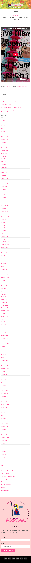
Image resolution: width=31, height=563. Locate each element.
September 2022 (5, 250)
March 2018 (4, 388)
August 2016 (4, 440)
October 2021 (4, 280)
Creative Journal (5, 473)
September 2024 (5, 183)
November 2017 (5, 399)
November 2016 (5, 432)
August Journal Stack (6, 104)
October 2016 (4, 434)
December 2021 (5, 274)
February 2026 (4, 136)
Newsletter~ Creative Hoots (8, 476)
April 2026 (3, 131)
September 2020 (5, 316)
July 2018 (3, 377)
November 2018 (5, 368)
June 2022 (3, 258)
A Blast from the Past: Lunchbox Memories (11, 107)
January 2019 (4, 363)
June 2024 (3, 192)
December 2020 (5, 307)
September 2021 (5, 283)
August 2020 (4, 319)
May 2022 (3, 261)
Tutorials (3, 487)
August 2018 (4, 374)
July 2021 (3, 288)
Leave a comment (26, 88)
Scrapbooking (16, 88)
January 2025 (4, 172)
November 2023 (5, 211)
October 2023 (4, 214)
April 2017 (3, 418)
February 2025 (4, 170)
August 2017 (4, 407)
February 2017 (4, 423)
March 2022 (4, 266)
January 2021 (4, 305)
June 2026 (3, 125)
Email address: (4, 543)
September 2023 (5, 216)
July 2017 (3, 410)
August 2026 (4, 120)
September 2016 (5, 437)
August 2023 (4, 219)
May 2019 (3, 352)
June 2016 (3, 446)
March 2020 (4, 332)
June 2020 (3, 324)
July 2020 (3, 321)
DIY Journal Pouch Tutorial (7, 99)
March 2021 (4, 299)
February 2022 (4, 269)
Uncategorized (5, 490)
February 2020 (4, 335)
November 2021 (5, 277)
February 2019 (4, 360)
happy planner (4, 88)
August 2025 (4, 153)
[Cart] (29, 4)
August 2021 (4, 285)
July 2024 (3, 189)
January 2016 (4, 457)
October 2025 (4, 147)
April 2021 (3, 296)
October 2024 (4, 181)
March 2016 (4, 454)
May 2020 (3, 327)
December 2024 (5, 175)
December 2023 (5, 208)
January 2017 (4, 426)
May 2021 (3, 294)
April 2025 (3, 164)
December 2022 (5, 241)
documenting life (25, 86)
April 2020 (3, 330)
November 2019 (5, 343)
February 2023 (4, 236)
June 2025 (3, 158)
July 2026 (3, 123)
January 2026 (4, 139)
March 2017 (4, 421)
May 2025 (3, 161)
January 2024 (4, 205)
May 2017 (3, 415)
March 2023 (4, 233)
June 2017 (3, 412)
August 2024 (4, 186)
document (19, 86)
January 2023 (4, 239)
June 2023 (3, 225)
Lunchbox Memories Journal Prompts (10, 101)
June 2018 (3, 379)
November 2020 (5, 310)
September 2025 (5, 150)
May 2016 (3, 448)
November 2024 (5, 178)
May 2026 (3, 128)
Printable (3, 481)
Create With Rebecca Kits (7, 470)
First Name (3, 537)
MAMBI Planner (10, 88)
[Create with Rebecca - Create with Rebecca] (15, 4)
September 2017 (5, 404)
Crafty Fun (3, 468)
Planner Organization (6, 479)
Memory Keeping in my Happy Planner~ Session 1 (15, 18)
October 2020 (4, 313)
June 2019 (3, 349)
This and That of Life (15, 15)
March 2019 (4, 357)
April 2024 (3, 197)
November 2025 (5, 145)
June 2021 (3, 291)
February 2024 (4, 203)
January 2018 (4, 393)
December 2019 (5, 341)
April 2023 (3, 230)
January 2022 (4, 272)
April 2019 (3, 354)
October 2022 (4, 247)
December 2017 (5, 396)
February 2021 (4, 302)
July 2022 (3, 255)
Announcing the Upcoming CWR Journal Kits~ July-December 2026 (13, 111)
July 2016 (3, 443)
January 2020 (4, 338)
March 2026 (4, 134)
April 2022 (3, 263)
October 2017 (4, 401)
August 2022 (4, 252)
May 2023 (3, 227)
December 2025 (5, 142)
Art (2, 465)
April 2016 (3, 451)
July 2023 (3, 222)
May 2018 (3, 382)
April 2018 (3, 385)
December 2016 (5, 429)
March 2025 (4, 167)
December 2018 (5, 365)
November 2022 (5, 244)
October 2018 (4, 371)
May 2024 (3, 194)
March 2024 (4, 200)
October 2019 (4, 346)
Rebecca (22, 22)
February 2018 (4, 390)
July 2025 (3, 156)
